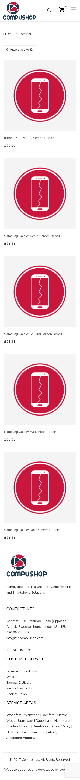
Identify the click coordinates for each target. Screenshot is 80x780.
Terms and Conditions (22, 671)
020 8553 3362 (17, 632)
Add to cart (17, 145)
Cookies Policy (16, 694)
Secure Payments (19, 688)
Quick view (74, 146)
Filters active (22, 49)
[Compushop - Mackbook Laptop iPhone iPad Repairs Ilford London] (19, 10)
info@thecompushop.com (24, 638)
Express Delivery (18, 682)
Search (26, 34)
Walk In (11, 677)
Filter (7, 34)
